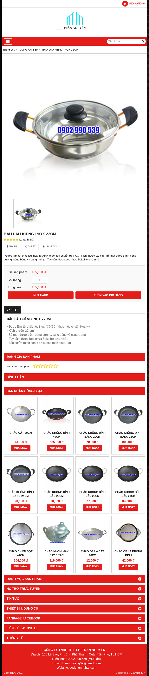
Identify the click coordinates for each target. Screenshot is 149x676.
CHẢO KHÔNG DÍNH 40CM (56, 434)
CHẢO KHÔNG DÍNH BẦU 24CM (128, 493)
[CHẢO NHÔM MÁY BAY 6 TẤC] (56, 532)
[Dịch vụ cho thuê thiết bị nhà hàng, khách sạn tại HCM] (74, 36)
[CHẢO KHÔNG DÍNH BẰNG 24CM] (21, 473)
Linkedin (51, 246)
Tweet (31, 246)
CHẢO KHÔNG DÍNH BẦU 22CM (92, 493)
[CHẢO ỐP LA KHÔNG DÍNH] (128, 532)
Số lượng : (15, 280)
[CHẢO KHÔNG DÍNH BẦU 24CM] (128, 473)
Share (12, 246)
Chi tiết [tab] (12, 309)
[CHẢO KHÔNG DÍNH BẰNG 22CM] (128, 414)
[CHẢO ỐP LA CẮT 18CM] (92, 532)
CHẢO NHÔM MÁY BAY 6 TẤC (56, 553)
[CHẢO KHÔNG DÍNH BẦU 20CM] (56, 473)
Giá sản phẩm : (18, 272)
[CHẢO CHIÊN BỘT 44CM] (21, 532)
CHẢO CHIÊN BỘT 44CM (21, 553)
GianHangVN (138, 673)
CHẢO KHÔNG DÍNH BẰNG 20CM (92, 434)
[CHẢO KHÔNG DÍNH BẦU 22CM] (92, 473)
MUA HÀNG (40, 295)
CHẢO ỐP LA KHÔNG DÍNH (128, 553)
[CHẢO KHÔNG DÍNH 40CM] (56, 414)
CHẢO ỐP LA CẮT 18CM (92, 553)
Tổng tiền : (15, 287)
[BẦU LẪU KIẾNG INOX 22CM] (74, 126)
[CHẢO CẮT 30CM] (21, 414)
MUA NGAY (20, 448)
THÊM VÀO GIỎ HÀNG (108, 295)
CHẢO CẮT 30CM (21, 432)
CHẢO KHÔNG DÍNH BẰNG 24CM (21, 493)
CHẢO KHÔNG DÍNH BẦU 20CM (56, 493)
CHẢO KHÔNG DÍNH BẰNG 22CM (128, 434)
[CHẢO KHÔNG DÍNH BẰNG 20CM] (92, 414)
